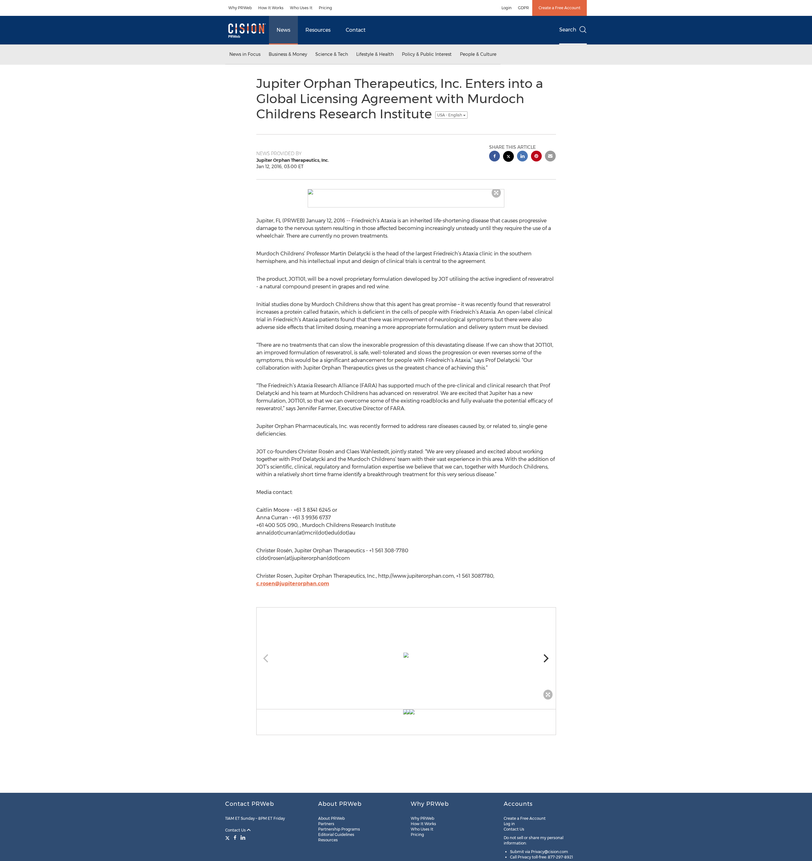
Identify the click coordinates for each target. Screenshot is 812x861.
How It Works (271, 7)
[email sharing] (550, 157)
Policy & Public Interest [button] (427, 54)
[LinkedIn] (243, 837)
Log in (509, 823)
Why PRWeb (240, 7)
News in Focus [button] (244, 54)
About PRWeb (331, 818)
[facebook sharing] (494, 157)
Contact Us (236, 830)
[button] (406, 191)
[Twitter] (228, 837)
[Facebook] (235, 837)
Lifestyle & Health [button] (375, 54)
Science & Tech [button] (331, 54)
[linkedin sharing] (522, 157)
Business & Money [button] (288, 54)
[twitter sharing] (508, 157)
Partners (326, 823)
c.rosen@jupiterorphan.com (292, 584)
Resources (318, 30)
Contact (355, 30)
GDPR (523, 7)
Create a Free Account (559, 7)
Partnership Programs (339, 829)
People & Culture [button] (478, 54)
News (283, 30)
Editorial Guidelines (336, 834)
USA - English (450, 115)
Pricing (325, 7)
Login (506, 7)
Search (567, 30)
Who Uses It (301, 7)
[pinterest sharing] (536, 157)
